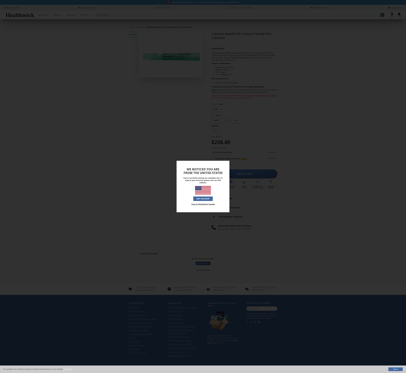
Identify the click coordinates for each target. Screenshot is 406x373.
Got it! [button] (395, 369)
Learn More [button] (68, 369)
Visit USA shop (203, 199)
